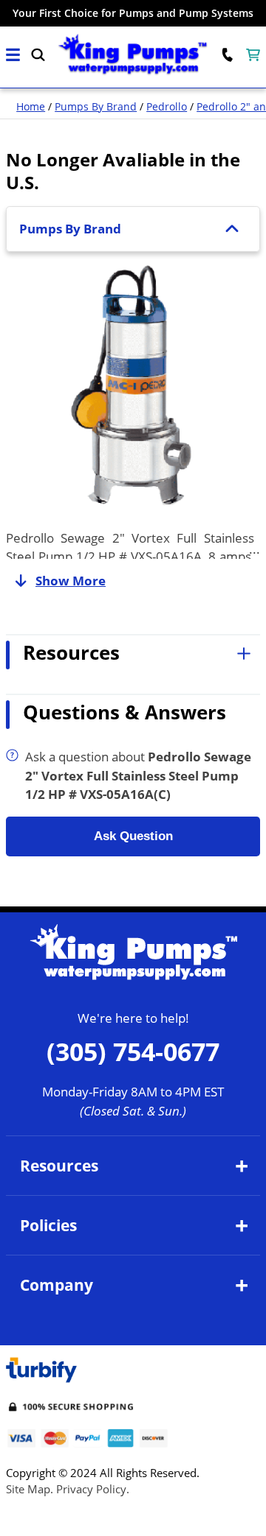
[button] (13, 55)
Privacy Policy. (92, 1489)
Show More (70, 580)
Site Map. (29, 1489)
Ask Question (133, 836)
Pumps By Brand (96, 106)
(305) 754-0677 (133, 1051)
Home (30, 106)
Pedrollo (166, 106)
